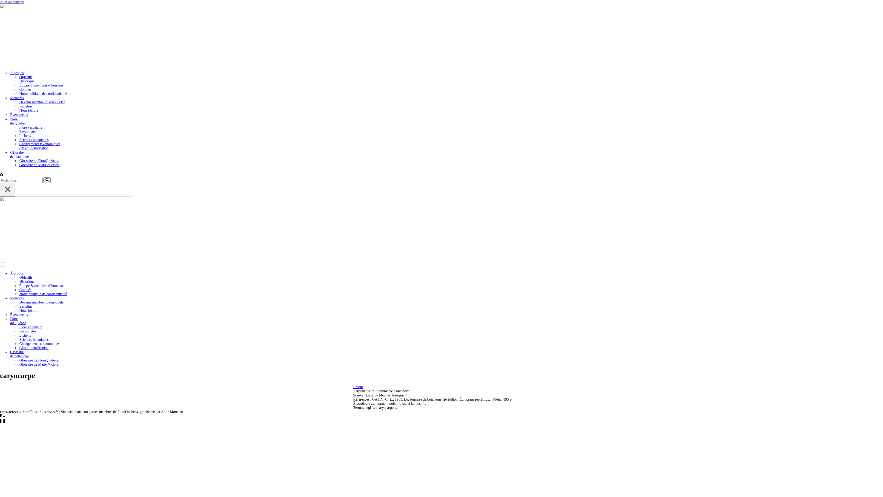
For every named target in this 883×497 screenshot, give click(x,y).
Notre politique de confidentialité (43, 93)
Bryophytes (27, 131)
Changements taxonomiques (39, 144)
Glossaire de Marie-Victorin (39, 165)
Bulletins (25, 106)
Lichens (25, 136)
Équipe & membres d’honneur (41, 85)
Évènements (19, 115)
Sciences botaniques (34, 140)
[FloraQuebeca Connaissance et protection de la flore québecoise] (65, 65)
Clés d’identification (34, 148)
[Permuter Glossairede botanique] (78, 354)
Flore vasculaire (30, 127)
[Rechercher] (1, 175)
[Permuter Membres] (78, 298)
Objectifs (25, 77)
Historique (26, 81)
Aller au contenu (12, 2)
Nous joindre (28, 110)
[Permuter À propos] (78, 273)
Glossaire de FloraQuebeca (39, 161)
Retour (358, 387)
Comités (25, 89)
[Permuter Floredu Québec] (78, 321)
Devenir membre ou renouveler (42, 102)
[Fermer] (7, 189)
